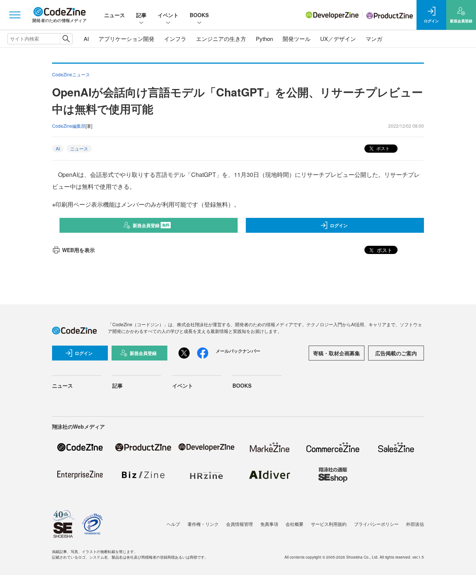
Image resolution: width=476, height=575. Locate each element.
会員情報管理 (239, 524)
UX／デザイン (338, 38)
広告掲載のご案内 (396, 353)
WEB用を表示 (78, 250)
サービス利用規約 (329, 524)
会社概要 (294, 524)
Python (264, 38)
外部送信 (415, 524)
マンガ (374, 38)
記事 (141, 15)
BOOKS (199, 15)
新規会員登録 (151, 225)
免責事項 (269, 524)
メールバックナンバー (238, 350)
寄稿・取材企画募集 (336, 353)
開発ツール (297, 38)
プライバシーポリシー (376, 524)
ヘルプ (173, 524)
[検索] (66, 39)
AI (86, 38)
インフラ (175, 38)
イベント (168, 15)
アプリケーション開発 (126, 38)
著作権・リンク (203, 524)
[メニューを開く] (15, 15)
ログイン (339, 225)
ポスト (382, 148)
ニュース (114, 15)
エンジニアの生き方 (221, 38)
